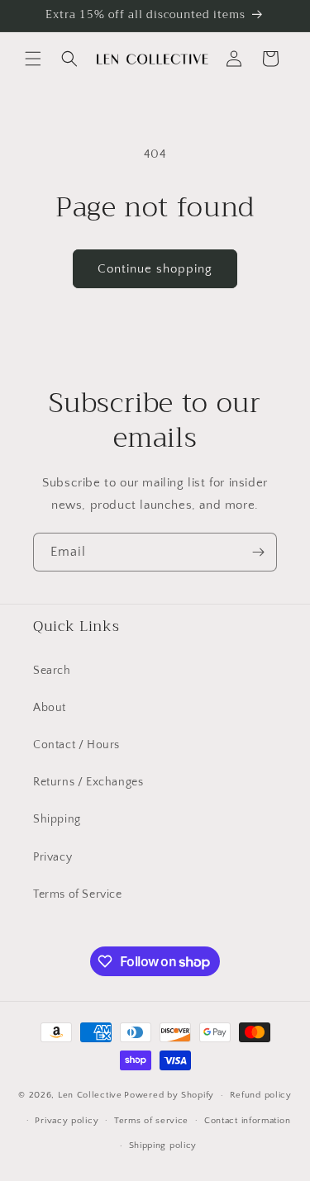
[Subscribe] (258, 552)
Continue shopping (155, 269)
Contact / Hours (76, 745)
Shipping (57, 819)
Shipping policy (163, 1145)
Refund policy (261, 1095)
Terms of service (151, 1121)
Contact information (247, 1121)
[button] (33, 58)
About (49, 707)
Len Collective (90, 1095)
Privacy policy (66, 1121)
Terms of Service (77, 894)
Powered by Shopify (169, 1095)
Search (52, 670)
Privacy (52, 857)
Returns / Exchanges (88, 782)
